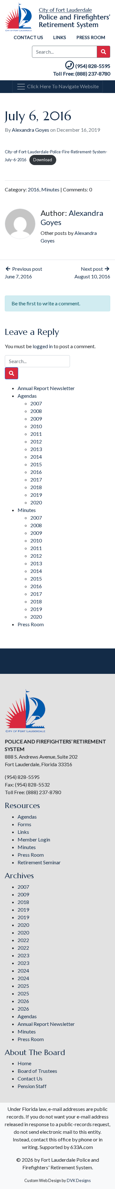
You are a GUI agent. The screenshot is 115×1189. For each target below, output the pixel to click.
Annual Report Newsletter (46, 388)
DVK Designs (79, 1180)
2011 (36, 434)
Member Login (34, 839)
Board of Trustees (37, 1071)
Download (42, 159)
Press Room (90, 37)
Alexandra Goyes (30, 130)
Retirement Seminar (39, 862)
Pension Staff (32, 1086)
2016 (33, 189)
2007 (36, 403)
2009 (36, 418)
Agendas (27, 396)
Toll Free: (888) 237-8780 (81, 73)
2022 (23, 940)
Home (24, 1063)
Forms (24, 824)
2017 (36, 479)
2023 (23, 955)
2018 (36, 487)
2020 (36, 502)
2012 (36, 441)
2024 (23, 970)
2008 (36, 411)
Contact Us (28, 37)
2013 (36, 449)
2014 (36, 457)
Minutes (50, 189)
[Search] (11, 373)
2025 (23, 986)
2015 (36, 464)
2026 (23, 1001)
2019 (36, 495)
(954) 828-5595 (92, 66)
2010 (36, 426)
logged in (43, 346)
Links (59, 37)
